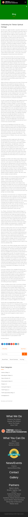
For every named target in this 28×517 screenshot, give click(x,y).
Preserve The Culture (14, 419)
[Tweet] (5, 344)
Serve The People (14, 423)
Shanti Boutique (19, 500)
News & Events (4, 378)
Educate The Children (14, 421)
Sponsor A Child (14, 443)
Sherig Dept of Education (14, 501)
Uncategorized (4, 395)
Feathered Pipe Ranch (14, 494)
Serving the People (5, 386)
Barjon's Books (14, 488)
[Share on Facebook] (2, 344)
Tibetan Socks (14, 503)
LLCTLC (14, 492)
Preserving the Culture (6, 381)
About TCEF (14, 425)
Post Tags (22, 359)
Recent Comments (14, 359)
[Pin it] (11, 344)
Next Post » (23, 348)
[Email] (18, 344)
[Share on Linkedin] (14, 344)
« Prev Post (4, 348)
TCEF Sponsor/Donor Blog (7, 392)
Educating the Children (6, 375)
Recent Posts (5, 359)
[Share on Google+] (7, 344)
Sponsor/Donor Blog (14, 468)
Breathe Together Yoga (14, 490)
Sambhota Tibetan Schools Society (14, 498)
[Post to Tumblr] (9, 344)
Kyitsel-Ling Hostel (14, 496)
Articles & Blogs (4, 372)
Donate (14, 441)
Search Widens (8, 500)
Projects (3, 384)
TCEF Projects (4, 389)
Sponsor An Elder (14, 445)
